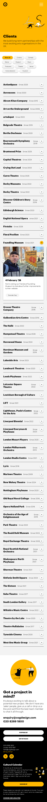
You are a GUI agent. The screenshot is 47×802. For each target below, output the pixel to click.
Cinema (19, 57)
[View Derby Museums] (41, 183)
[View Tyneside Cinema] (41, 634)
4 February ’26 (13, 280)
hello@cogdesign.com (11, 749)
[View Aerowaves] (41, 92)
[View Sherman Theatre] (41, 569)
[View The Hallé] (41, 325)
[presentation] (3, 260)
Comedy (30, 57)
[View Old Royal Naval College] (41, 498)
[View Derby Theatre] (41, 192)
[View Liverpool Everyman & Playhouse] (41, 429)
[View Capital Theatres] (41, 159)
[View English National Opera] (41, 218)
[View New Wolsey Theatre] (41, 482)
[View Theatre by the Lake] (41, 618)
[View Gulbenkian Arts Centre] (41, 317)
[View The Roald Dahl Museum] (41, 533)
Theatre (20, 66)
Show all (7, 57)
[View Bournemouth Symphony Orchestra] (41, 141)
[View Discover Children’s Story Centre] (41, 200)
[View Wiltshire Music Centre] (41, 610)
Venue (31, 66)
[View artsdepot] (41, 117)
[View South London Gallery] (41, 602)
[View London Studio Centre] (41, 458)
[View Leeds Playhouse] (41, 376)
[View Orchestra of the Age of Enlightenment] (41, 514)
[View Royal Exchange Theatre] (41, 541)
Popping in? (23, 732)
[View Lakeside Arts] (41, 360)
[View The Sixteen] (41, 585)
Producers (8, 66)
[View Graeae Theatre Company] (41, 307)
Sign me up (23, 784)
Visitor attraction (10, 71)
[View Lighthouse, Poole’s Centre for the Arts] (41, 411)
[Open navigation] (41, 4)
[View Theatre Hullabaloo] (41, 626)
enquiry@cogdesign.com (19, 717)
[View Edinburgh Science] (41, 210)
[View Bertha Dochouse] (41, 133)
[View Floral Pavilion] (41, 234)
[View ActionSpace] (41, 84)
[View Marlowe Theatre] (41, 474)
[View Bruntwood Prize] (41, 151)
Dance (7, 62)
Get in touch (23, 739)
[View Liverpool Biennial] (41, 421)
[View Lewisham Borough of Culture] (41, 394)
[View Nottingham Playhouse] (41, 490)
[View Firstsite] (41, 226)
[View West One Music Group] (41, 642)
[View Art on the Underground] (41, 108)
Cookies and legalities (11, 798)
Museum (18, 62)
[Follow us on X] (5, 756)
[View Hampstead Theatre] (41, 333)
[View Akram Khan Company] (41, 100)
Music (29, 62)
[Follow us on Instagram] (11, 756)
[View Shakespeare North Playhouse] (41, 559)
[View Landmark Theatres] (41, 368)
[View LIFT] (41, 403)
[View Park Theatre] (41, 524)
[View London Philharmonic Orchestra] (41, 447)
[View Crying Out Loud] (41, 167)
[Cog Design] (5, 6)
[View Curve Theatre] (41, 175)
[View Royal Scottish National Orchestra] (41, 549)
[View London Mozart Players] (41, 439)
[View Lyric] (41, 466)
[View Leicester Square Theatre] (41, 384)
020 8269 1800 (13, 721)
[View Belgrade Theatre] (41, 125)
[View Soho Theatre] (41, 594)
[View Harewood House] (41, 342)
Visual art (25, 71)
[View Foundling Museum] (41, 242)
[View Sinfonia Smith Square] (41, 577)
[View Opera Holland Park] (41, 506)
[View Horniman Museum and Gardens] (41, 350)
